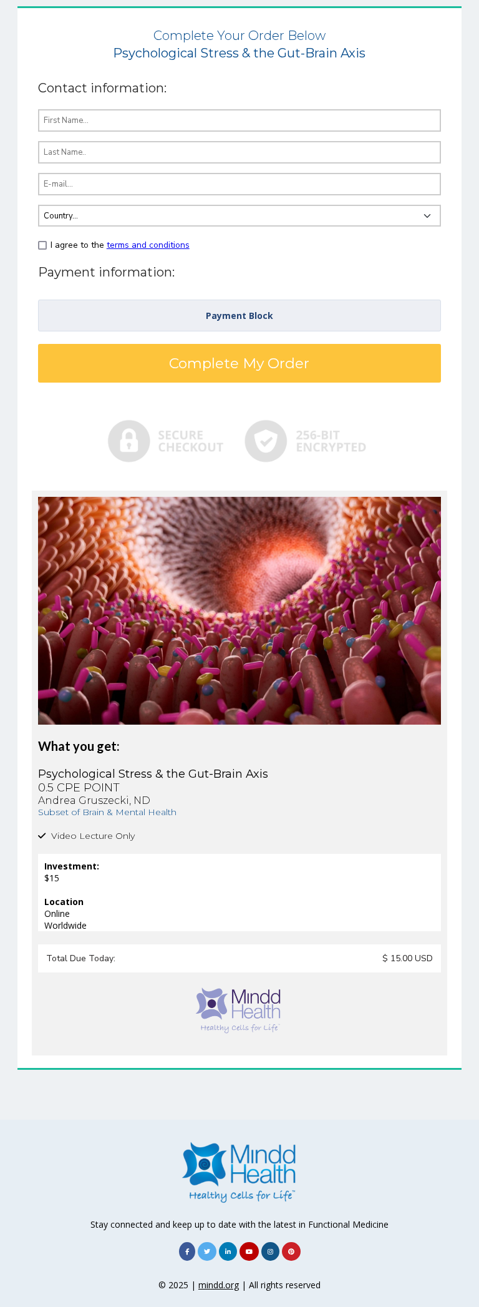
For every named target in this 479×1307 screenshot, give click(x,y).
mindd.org (218, 1285)
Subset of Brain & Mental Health (107, 812)
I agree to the (120, 245)
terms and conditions (148, 245)
